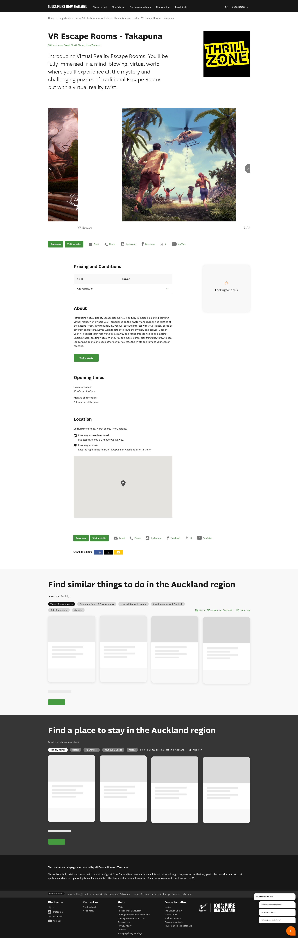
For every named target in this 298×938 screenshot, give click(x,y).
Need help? (88, 910)
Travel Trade (171, 914)
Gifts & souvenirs (58, 610)
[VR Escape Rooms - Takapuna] (226, 54)
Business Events (173, 918)
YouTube (57, 921)
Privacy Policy (124, 926)
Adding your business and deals (134, 914)
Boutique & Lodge (113, 750)
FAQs (120, 907)
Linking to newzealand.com (131, 918)
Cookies (122, 929)
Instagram (58, 912)
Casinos (78, 610)
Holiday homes (57, 750)
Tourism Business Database (178, 926)
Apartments (91, 750)
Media (168, 907)
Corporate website (174, 922)
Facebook (58, 916)
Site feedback (89, 907)
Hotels (75, 750)
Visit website (74, 244)
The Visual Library (173, 910)
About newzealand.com (129, 910)
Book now (56, 244)
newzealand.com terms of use (176, 878)
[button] (100, 7)
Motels (132, 750)
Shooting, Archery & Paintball (168, 604)
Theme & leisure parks (61, 604)
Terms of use (124, 922)
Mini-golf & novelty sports (133, 604)
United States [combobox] (239, 7)
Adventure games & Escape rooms (97, 604)
